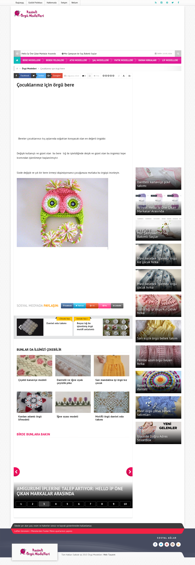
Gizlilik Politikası (35, 2)
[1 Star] (103, 75)
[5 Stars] (113, 75)
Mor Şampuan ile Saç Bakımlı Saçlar (50, 53)
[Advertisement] (125, 28)
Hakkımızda (52, 2)
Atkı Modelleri (78, 60)
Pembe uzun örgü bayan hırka (154, 362)
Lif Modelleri (170, 60)
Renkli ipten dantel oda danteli (154, 387)
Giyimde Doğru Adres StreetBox (152, 438)
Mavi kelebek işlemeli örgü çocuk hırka (157, 286)
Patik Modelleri (123, 60)
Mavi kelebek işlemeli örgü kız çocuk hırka (94, 53)
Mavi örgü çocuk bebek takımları (153, 413)
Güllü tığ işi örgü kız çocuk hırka (156, 311)
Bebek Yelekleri (55, 60)
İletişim (64, 2)
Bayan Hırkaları (147, 60)
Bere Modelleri (31, 60)
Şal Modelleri (100, 60)
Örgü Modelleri (29, 68)
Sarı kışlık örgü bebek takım (157, 338)
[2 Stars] (106, 75)
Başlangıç (20, 2)
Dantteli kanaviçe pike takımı (153, 184)
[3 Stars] (108, 75)
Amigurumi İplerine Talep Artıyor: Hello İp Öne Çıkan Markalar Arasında (156, 207)
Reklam (75, 2)
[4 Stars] (111, 75)
